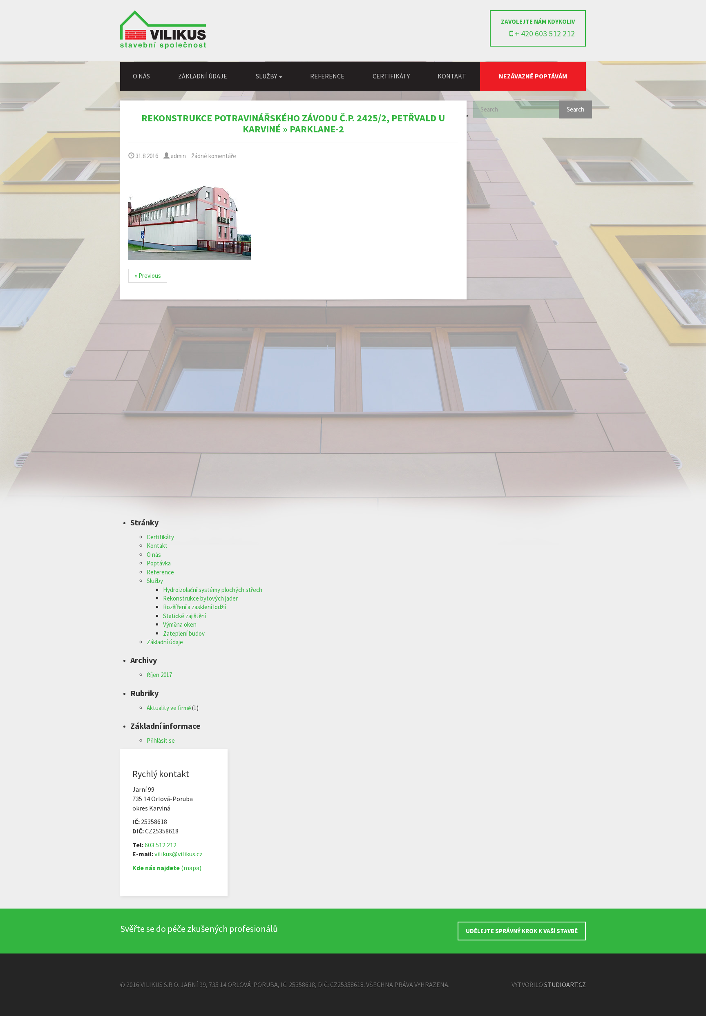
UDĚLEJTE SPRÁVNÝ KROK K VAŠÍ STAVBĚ (522, 931)
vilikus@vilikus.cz (178, 854)
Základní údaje (202, 76)
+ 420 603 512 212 (544, 33)
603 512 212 (160, 845)
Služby (155, 581)
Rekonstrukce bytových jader (200, 598)
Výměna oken (180, 624)
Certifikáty (391, 76)
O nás (141, 76)
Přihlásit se (161, 740)
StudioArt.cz (565, 984)
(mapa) (166, 868)
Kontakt (452, 76)
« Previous (147, 275)
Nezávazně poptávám (533, 76)
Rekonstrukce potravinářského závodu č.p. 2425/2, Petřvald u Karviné (293, 123)
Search (575, 109)
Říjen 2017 (159, 675)
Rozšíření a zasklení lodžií (194, 607)
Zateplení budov (184, 633)
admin (178, 156)
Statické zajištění (184, 616)
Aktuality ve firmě (169, 708)
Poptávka (159, 563)
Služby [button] (267, 76)
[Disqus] (293, 414)
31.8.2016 (146, 156)
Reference (327, 76)
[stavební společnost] (163, 47)
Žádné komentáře (213, 156)
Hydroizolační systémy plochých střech (212, 590)
